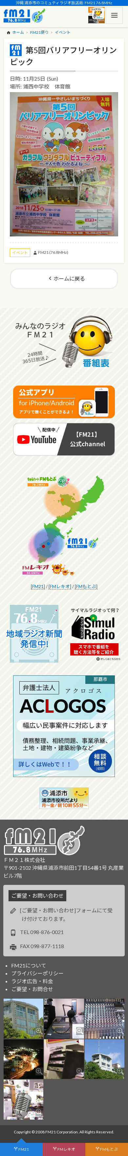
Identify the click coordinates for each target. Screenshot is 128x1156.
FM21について (28, 965)
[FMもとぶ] (86, 586)
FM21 (23, 1149)
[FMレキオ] (60, 586)
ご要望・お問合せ (32, 989)
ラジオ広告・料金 (32, 981)
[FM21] (38, 586)
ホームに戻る (69, 278)
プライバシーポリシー (37, 973)
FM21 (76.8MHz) (53, 252)
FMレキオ (66, 1149)
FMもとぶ (109, 1149)
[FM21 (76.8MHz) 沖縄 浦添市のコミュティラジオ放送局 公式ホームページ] (24, 15)
